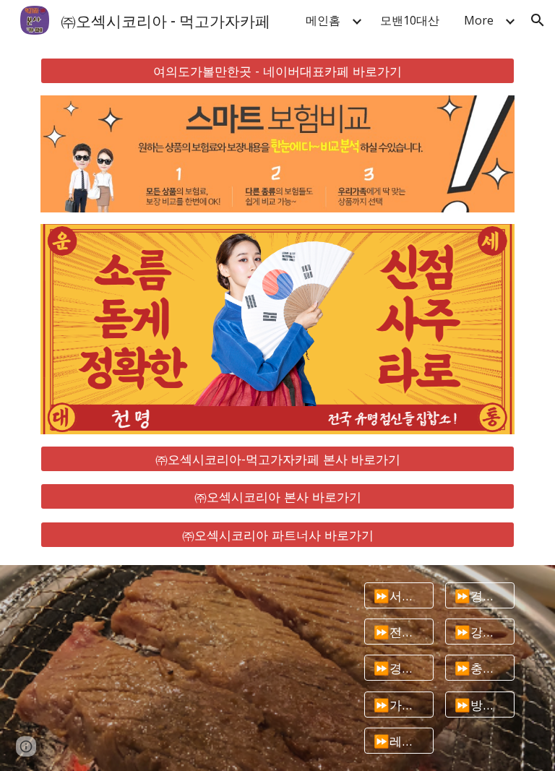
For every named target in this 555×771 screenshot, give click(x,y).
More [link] (479, 20)
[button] (537, 20)
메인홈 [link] (323, 20)
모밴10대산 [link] (409, 20)
